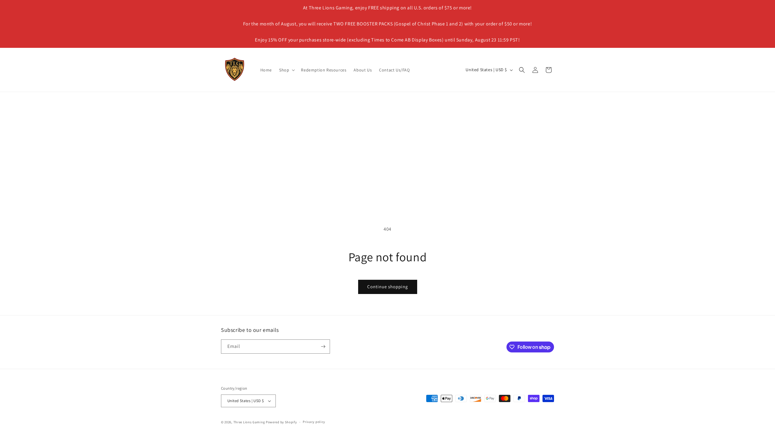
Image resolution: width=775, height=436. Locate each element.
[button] (286, 70)
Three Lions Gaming (249, 422)
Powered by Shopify (281, 422)
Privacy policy (314, 422)
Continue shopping (387, 286)
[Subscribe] (323, 346)
